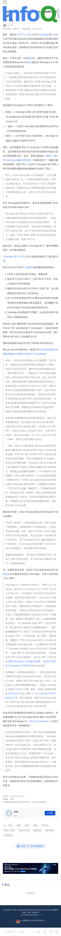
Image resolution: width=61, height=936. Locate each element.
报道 (31, 58)
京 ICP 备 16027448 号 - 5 (31, 915)
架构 (35, 825)
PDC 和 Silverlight (39, 721)
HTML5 (44, 825)
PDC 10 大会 (24, 34)
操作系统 (50, 830)
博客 (5, 574)
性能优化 (37, 830)
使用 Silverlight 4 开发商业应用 (24, 661)
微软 (19, 825)
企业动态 (8, 835)
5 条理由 (29, 267)
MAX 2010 (14, 693)
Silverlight (43, 34)
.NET (10, 825)
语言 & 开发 (9, 830)
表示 (30, 62)
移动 (27, 825)
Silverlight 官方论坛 (13, 256)
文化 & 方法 (24, 830)
